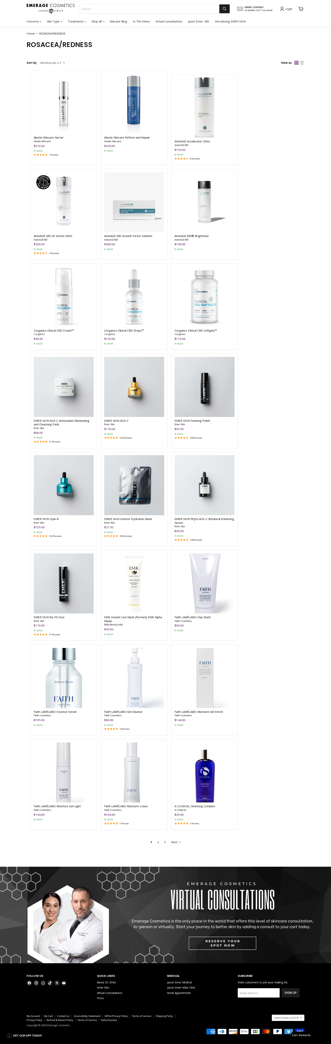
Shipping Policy (164, 1016)
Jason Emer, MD (198, 21)
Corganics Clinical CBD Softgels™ (196, 330)
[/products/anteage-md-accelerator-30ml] (204, 108)
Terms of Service (87, 1020)
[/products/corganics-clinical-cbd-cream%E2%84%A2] (64, 297)
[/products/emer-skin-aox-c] (134, 387)
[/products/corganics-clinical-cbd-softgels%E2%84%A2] (204, 297)
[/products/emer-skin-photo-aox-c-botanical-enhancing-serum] (204, 485)
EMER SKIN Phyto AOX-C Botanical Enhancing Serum (204, 521)
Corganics (39, 334)
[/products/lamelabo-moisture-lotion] (134, 772)
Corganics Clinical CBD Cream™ (54, 330)
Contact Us (63, 1016)
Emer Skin (39, 428)
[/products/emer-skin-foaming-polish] (204, 387)
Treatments (76, 21)
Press (100, 998)
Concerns (33, 21)
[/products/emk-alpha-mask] (134, 583)
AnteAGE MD (181, 145)
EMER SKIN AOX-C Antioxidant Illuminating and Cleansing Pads (61, 422)
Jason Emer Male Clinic (181, 987)
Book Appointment (179, 993)
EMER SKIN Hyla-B (46, 519)
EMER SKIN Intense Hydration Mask (128, 519)
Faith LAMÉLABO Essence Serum (55, 712)
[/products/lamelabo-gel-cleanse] (134, 678)
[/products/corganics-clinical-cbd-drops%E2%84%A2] (134, 297)
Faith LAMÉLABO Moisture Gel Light (57, 806)
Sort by (32, 62)
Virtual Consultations (169, 21)
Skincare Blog (118, 21)
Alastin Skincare (42, 141)
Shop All (97, 21)
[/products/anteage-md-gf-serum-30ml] (64, 202)
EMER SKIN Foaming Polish (192, 421)
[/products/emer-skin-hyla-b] (64, 485)
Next (174, 842)
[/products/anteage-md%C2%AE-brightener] (204, 202)
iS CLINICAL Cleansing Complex (195, 806)
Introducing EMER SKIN (230, 21)
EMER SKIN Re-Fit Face (49, 617)
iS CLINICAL (181, 810)
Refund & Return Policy (60, 1020)
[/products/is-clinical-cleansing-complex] (204, 772)
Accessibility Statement (87, 1016)
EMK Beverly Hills (113, 624)
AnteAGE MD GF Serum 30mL (53, 236)
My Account (33, 1016)
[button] (24, 1035)
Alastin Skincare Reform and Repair (127, 137)
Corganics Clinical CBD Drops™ (124, 330)
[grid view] (296, 62)
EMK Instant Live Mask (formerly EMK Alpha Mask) (133, 619)
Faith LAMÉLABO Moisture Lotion (126, 806)
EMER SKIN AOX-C (116, 421)
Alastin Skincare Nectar (49, 137)
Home (31, 33)
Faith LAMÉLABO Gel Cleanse (123, 712)
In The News (141, 21)
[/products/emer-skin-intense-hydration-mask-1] (134, 485)
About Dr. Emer (106, 982)
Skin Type (53, 21)
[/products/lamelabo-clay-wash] (204, 583)
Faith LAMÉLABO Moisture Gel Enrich (199, 712)
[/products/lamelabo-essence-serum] (64, 678)
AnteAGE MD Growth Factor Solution (128, 236)
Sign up (291, 992)
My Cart (48, 1016)
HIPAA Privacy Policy (116, 1016)
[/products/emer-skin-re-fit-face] (64, 583)
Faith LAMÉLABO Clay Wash (193, 617)
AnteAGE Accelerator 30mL (192, 141)
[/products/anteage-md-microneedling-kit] (134, 202)
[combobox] (149, 8)
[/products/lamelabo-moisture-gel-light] (64, 772)
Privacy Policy (34, 1020)
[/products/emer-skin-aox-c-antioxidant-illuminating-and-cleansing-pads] (64, 387)
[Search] (224, 8)
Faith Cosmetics (183, 621)
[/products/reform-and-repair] (134, 104)
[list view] (302, 62)
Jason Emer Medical (179, 982)
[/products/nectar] (64, 104)
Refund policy (109, 1020)
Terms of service (141, 1016)
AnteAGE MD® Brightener (192, 236)
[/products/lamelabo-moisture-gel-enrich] (204, 678)
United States (286, 1017)
